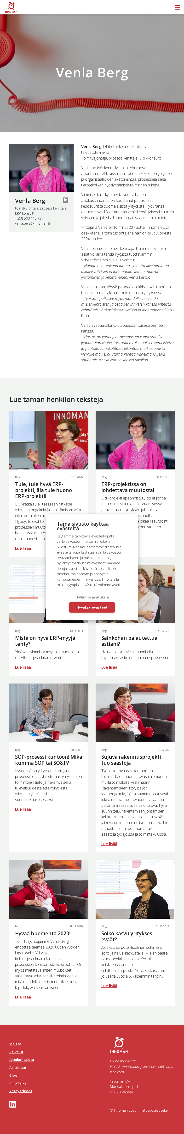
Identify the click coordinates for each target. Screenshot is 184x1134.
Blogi (13, 1075)
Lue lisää (23, 548)
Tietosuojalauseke (154, 1110)
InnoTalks (17, 1083)
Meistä (15, 1044)
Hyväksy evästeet (92, 607)
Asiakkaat (18, 1067)
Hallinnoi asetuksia (92, 596)
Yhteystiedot (20, 1090)
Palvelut (16, 1051)
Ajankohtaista (21, 1059)
